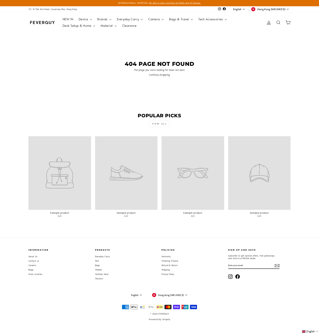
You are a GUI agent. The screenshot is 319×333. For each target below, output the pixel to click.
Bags (97, 265)
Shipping (166, 270)
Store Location (35, 274)
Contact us (33, 261)
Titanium (99, 279)
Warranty (166, 256)
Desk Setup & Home (77, 25)
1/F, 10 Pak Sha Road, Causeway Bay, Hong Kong (52, 9)
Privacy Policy (168, 274)
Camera (154, 19)
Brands (102, 19)
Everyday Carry (128, 19)
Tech (97, 261)
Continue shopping (159, 74)
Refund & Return (170, 265)
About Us (32, 256)
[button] (310, 331)
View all (159, 123)
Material (107, 25)
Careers (32, 265)
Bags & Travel (179, 19)
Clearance (129, 25)
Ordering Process (170, 261)
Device (84, 19)
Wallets (98, 270)
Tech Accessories (211, 19)
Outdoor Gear (102, 274)
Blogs (31, 270)
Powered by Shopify (159, 319)
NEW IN (68, 19)
